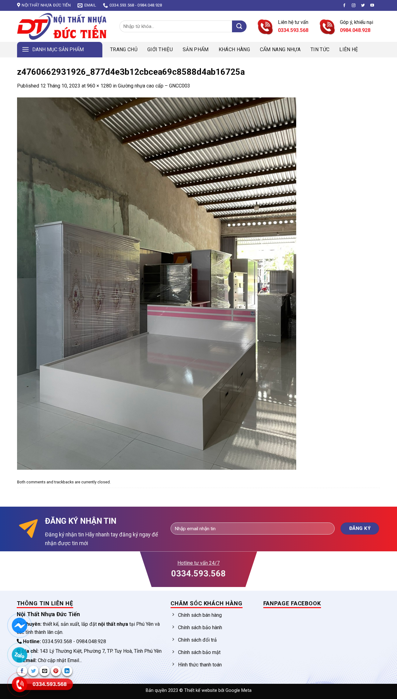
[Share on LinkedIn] (67, 671)
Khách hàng (234, 49)
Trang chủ (123, 49)
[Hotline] (19, 684)
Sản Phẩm (196, 49)
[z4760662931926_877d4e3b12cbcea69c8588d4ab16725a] (156, 283)
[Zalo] (19, 655)
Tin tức (319, 49)
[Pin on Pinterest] (56, 671)
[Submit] (239, 26)
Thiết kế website (201, 690)
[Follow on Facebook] (344, 5)
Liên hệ (348, 49)
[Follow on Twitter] (363, 5)
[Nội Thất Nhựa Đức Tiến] (63, 26)
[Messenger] (19, 625)
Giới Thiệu (160, 49)
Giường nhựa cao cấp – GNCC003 (154, 86)
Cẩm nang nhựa (280, 49)
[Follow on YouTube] (372, 5)
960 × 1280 (99, 86)
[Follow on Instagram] (353, 5)
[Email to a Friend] (44, 671)
